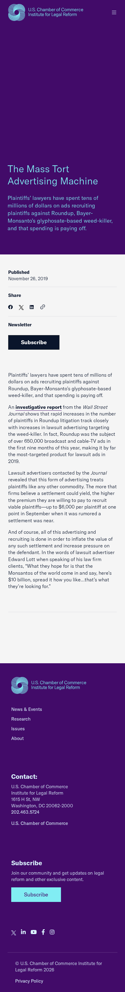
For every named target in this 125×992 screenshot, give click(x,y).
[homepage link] (45, 12)
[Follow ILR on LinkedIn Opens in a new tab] (23, 932)
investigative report (38, 407)
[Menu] (114, 12)
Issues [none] (18, 728)
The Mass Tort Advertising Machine (53, 175)
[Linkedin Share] (32, 307)
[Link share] (43, 307)
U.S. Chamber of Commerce (39, 823)
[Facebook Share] (10, 307)
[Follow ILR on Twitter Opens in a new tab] (13, 932)
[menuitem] (62, 711)
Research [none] (21, 719)
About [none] (17, 738)
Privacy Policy (29, 981)
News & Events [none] (26, 709)
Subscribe (34, 342)
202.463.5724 (25, 812)
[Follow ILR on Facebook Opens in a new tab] (43, 932)
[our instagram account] (52, 932)
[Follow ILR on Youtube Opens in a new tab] (34, 932)
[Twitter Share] (21, 307)
